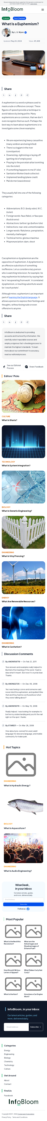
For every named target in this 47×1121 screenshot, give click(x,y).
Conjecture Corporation (26, 1114)
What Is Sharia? (9, 420)
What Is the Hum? (11, 994)
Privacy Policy (6, 1117)
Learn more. (33, 3)
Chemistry (8, 1061)
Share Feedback (36, 366)
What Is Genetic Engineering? (17, 510)
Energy (5, 597)
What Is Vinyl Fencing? (13, 556)
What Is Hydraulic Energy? (17, 785)
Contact (7, 1084)
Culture (6, 416)
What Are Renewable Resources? (18, 601)
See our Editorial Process (14, 366)
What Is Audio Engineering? (18, 870)
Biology (6, 507)
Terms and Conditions (19, 1117)
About (6, 1080)
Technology (8, 462)
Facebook (8, 1095)
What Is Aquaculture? (15, 828)
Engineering (8, 552)
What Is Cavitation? (12, 646)
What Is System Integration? (16, 465)
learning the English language (23, 297)
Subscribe (23, 904)
